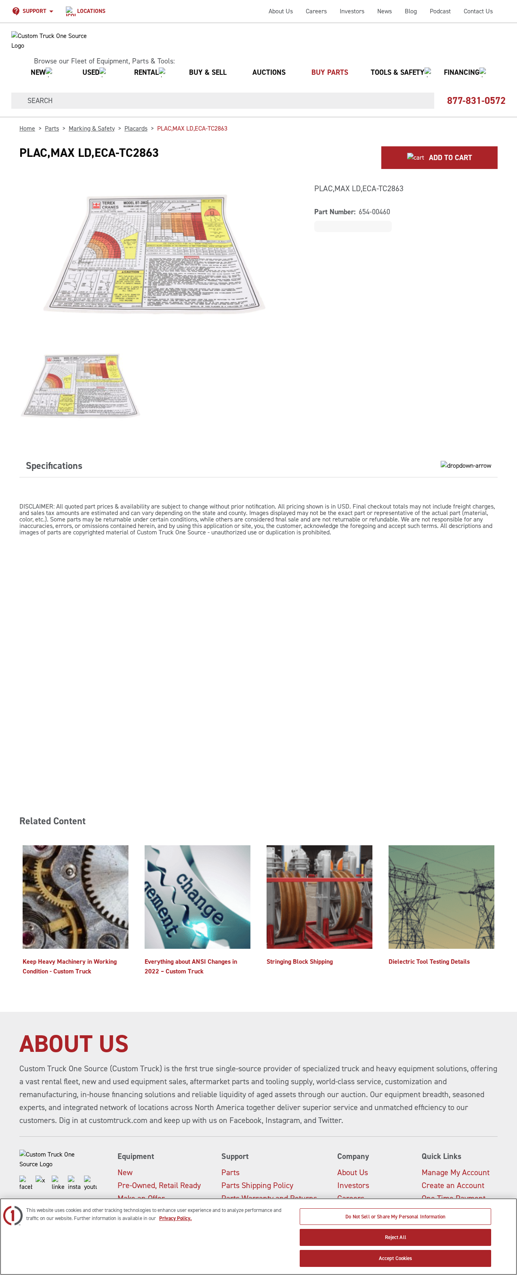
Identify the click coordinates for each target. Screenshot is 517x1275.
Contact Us (478, 11)
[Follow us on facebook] (25, 1184)
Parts (52, 128)
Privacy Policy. (175, 1218)
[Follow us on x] (42, 1184)
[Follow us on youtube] (90, 1184)
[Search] (16, 101)
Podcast (440, 11)
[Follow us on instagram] (74, 1184)
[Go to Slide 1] (82, 389)
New (125, 1172)
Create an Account (453, 1185)
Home (27, 128)
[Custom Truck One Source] (50, 41)
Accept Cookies (395, 1258)
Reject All (395, 1237)
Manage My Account (456, 1172)
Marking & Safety (92, 128)
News (384, 11)
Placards (135, 128)
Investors (352, 11)
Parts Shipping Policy (257, 1185)
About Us (281, 11)
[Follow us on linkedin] (58, 1184)
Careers (316, 11)
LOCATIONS (91, 11)
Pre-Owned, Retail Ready (159, 1185)
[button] (255, 72)
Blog (411, 11)
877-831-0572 (476, 100)
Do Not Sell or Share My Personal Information (395, 1216)
